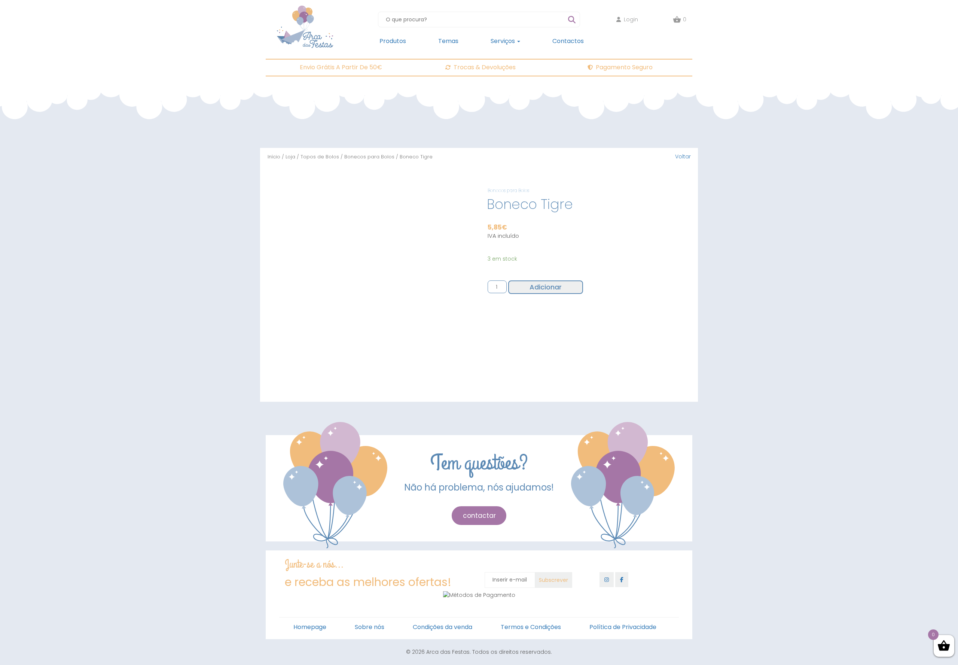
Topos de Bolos (319, 156)
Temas (448, 41)
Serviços (503, 41)
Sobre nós (369, 627)
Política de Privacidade (622, 627)
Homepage (309, 627)
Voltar (683, 156)
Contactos (568, 41)
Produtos (392, 41)
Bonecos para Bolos (369, 156)
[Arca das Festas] (305, 9)
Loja (290, 156)
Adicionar (546, 287)
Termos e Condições (531, 627)
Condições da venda (442, 627)
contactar (479, 515)
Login (631, 19)
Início (274, 156)
